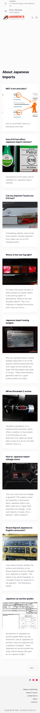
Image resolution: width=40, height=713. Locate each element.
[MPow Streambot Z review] (20, 408)
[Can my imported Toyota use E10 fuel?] (20, 215)
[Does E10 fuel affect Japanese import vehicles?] (20, 159)
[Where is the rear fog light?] (20, 271)
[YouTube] (37, 680)
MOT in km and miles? (16, 88)
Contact (34, 702)
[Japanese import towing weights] (20, 339)
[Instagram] (33, 680)
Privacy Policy (32, 693)
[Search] (32, 17)
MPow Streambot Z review (18, 391)
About (35, 699)
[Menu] (37, 18)
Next (32, 668)
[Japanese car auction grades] (20, 615)
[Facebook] (30, 680)
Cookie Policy (32, 696)
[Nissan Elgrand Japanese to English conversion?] (20, 547)
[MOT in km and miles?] (20, 105)
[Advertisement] (20, 48)
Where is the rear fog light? (19, 255)
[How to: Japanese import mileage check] (20, 476)
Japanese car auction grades (20, 598)
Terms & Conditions (30, 689)
